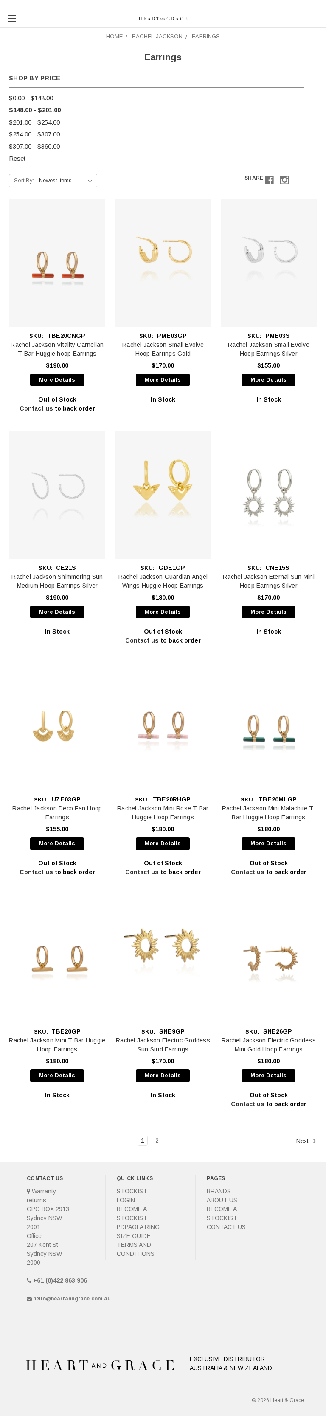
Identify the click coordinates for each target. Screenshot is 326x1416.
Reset (17, 158)
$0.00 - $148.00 (31, 98)
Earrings (206, 36)
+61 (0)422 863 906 (60, 1280)
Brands (219, 1191)
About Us (222, 1200)
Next (303, 1140)
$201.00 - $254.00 (34, 122)
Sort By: (24, 180)
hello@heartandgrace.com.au (72, 1299)
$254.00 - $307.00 (34, 134)
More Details (57, 380)
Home (114, 36)
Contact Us (226, 1226)
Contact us (36, 408)
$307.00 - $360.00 (34, 146)
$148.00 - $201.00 (35, 109)
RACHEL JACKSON (157, 36)
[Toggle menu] (11, 11)
